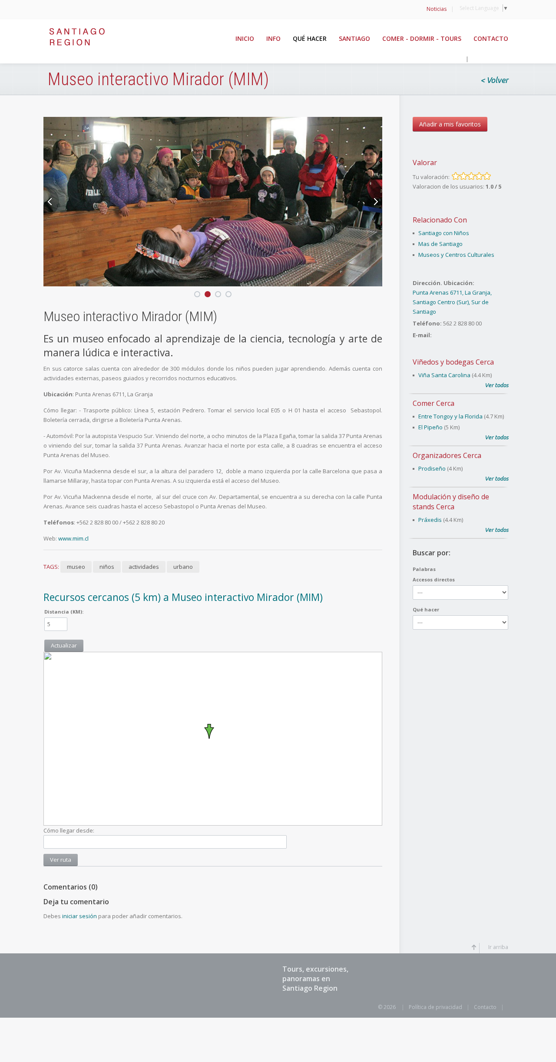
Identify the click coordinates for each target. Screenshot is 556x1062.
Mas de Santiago (440, 244)
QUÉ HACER (310, 38)
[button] (212, 731)
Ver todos (496, 385)
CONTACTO (490, 38)
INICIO (244, 38)
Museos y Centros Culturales (456, 255)
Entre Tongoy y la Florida (450, 416)
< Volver (494, 80)
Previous (51, 201)
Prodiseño (432, 468)
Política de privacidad (435, 1007)
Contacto (485, 1007)
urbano (183, 567)
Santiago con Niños (443, 233)
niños (106, 567)
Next (374, 201)
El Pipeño (430, 427)
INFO (273, 38)
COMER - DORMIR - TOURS (421, 38)
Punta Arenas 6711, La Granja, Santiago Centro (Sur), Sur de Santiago (452, 302)
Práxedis (430, 520)
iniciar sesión (79, 916)
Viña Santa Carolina (444, 375)
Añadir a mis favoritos (450, 124)
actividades (144, 567)
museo (76, 567)
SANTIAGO (354, 38)
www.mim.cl (73, 538)
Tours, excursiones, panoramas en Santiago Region (315, 978)
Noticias (437, 9)
